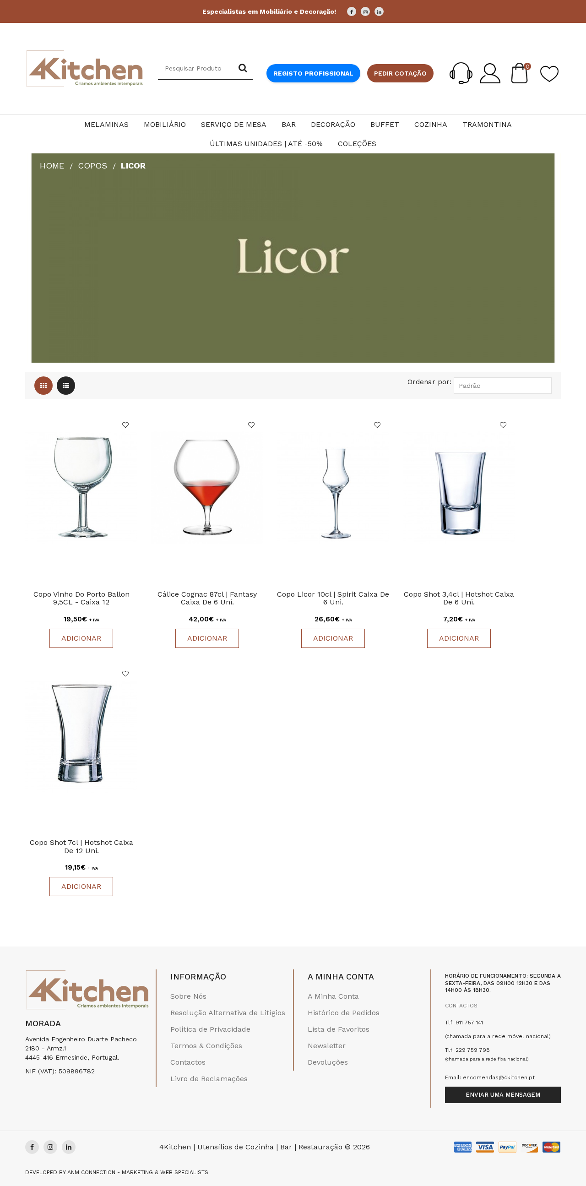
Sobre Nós (188, 996)
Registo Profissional (313, 73)
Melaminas (106, 124)
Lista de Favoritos (338, 1029)
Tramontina (487, 124)
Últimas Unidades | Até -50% (266, 143)
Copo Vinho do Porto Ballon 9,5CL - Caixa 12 (81, 598)
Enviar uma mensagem (503, 1094)
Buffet (384, 124)
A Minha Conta (333, 996)
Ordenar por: (429, 382)
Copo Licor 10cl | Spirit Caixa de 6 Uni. (333, 598)
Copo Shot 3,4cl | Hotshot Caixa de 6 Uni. (459, 598)
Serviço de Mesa (233, 124)
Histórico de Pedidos (344, 1012)
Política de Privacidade (210, 1029)
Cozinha (430, 124)
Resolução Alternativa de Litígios (227, 1012)
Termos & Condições (206, 1045)
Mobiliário (165, 124)
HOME (52, 165)
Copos (92, 165)
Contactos (188, 1062)
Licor (133, 165)
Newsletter (327, 1045)
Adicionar (81, 638)
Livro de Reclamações (209, 1078)
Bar (289, 124)
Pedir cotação (400, 73)
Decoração (333, 124)
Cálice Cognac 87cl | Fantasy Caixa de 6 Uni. (207, 598)
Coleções (357, 143)
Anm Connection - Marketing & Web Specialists (137, 1172)
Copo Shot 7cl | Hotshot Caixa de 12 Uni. (81, 846)
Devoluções (328, 1062)
